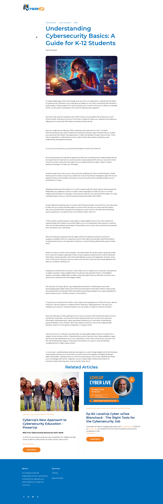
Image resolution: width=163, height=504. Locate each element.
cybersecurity (51, 23)
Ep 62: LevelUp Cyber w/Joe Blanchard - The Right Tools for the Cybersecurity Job (110, 417)
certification (113, 408)
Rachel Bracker (51, 50)
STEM (47, 414)
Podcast (127, 408)
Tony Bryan (90, 433)
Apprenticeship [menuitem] (57, 478)
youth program (65, 23)
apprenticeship (102, 408)
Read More (31, 450)
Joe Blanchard (127, 426)
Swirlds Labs (92, 429)
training (121, 408)
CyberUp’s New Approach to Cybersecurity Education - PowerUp (44, 423)
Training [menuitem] (55, 473)
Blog (76, 23)
